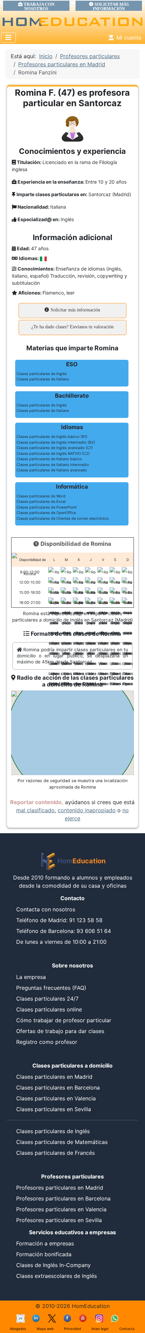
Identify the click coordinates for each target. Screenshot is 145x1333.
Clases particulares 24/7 (47, 998)
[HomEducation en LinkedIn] (36, 1318)
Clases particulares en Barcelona (58, 1087)
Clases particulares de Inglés (53, 1131)
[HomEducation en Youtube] (83, 1318)
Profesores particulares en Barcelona (63, 1198)
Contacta (127, 1329)
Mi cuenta (128, 37)
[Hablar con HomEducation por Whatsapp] (115, 1318)
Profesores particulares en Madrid (59, 1187)
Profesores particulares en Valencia (61, 1209)
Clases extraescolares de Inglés (56, 1275)
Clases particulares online (49, 1009)
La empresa (31, 977)
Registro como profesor (46, 1041)
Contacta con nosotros (45, 909)
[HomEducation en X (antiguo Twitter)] (52, 1318)
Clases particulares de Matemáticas (62, 1142)
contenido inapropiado (87, 810)
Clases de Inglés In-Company (53, 1265)
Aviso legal (99, 1329)
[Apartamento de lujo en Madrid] (21, 1318)
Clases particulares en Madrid (54, 1076)
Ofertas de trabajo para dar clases (60, 1031)
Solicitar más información (74, 309)
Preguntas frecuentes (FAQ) (51, 987)
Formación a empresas (45, 1243)
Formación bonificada (43, 1254)
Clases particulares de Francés (55, 1152)
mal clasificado (35, 810)
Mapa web (45, 1329)
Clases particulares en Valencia (56, 1098)
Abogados (18, 1329)
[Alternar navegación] (8, 37)
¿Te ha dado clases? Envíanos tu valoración (72, 326)
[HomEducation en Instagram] (99, 1318)
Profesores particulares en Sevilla (59, 1220)
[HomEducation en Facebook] (68, 1318)
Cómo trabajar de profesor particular (63, 1020)
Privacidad (72, 1329)
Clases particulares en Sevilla (53, 1109)
